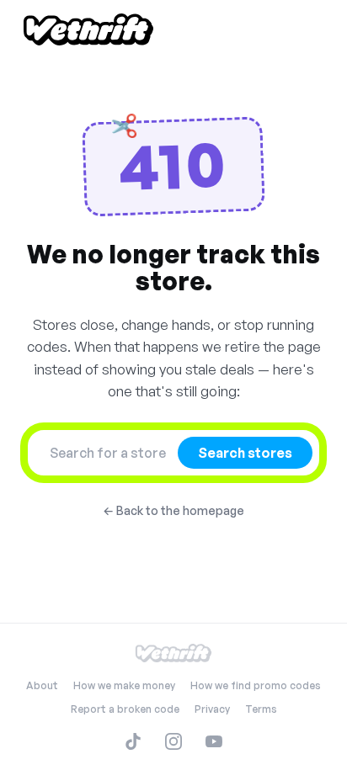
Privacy (212, 709)
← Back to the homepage (173, 510)
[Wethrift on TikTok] (133, 741)
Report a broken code (125, 709)
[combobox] (108, 453)
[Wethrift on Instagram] (173, 741)
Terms (261, 709)
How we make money (124, 685)
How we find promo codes (255, 685)
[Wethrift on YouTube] (213, 741)
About (42, 685)
